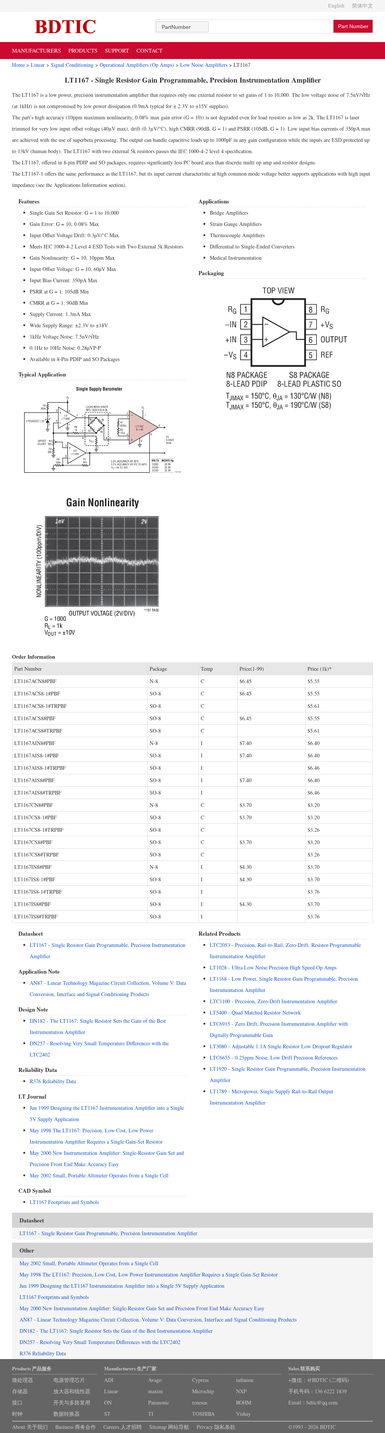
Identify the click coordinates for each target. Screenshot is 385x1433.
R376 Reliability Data (53, 1081)
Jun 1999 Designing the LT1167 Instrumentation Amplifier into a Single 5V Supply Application (122, 1285)
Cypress (200, 1379)
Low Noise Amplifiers (203, 64)
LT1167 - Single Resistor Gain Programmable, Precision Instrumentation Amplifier (108, 1233)
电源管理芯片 (69, 1379)
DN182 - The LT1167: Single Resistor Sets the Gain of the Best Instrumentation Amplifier (116, 1330)
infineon (244, 1379)
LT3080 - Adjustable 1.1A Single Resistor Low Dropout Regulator (281, 1046)
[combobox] (182, 26)
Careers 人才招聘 (122, 1426)
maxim (155, 1391)
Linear (38, 64)
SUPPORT (117, 50)
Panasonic (158, 1402)
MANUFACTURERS (36, 50)
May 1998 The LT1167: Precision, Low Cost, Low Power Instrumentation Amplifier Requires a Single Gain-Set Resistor (149, 1274)
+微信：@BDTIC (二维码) (318, 1379)
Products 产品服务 (32, 1368)
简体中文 (362, 5)
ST (107, 1413)
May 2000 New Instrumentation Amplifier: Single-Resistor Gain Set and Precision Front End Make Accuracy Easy (142, 1308)
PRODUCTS (82, 50)
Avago (155, 1379)
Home (18, 64)
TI (150, 1413)
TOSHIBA (203, 1413)
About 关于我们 (30, 1426)
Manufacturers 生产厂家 (130, 1368)
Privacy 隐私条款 (216, 1426)
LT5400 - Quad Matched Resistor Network (255, 1012)
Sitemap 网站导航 (169, 1426)
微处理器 (22, 1379)
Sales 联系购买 (304, 1368)
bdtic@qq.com (322, 1402)
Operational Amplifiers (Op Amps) (137, 64)
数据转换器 (66, 1413)
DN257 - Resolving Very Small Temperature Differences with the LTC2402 (100, 1342)
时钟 (17, 1413)
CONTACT (149, 50)
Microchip (203, 1391)
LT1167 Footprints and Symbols (64, 1202)
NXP (241, 1391)
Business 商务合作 (75, 1426)
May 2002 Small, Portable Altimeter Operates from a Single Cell (99, 1175)
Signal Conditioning (72, 64)
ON (108, 1402)
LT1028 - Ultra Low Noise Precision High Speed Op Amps (273, 967)
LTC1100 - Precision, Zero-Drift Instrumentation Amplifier (273, 1001)
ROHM (243, 1402)
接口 (17, 1402)
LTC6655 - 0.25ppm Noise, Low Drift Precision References (274, 1057)
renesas (199, 1402)
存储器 (20, 1391)
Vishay (243, 1413)
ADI (109, 1379)
